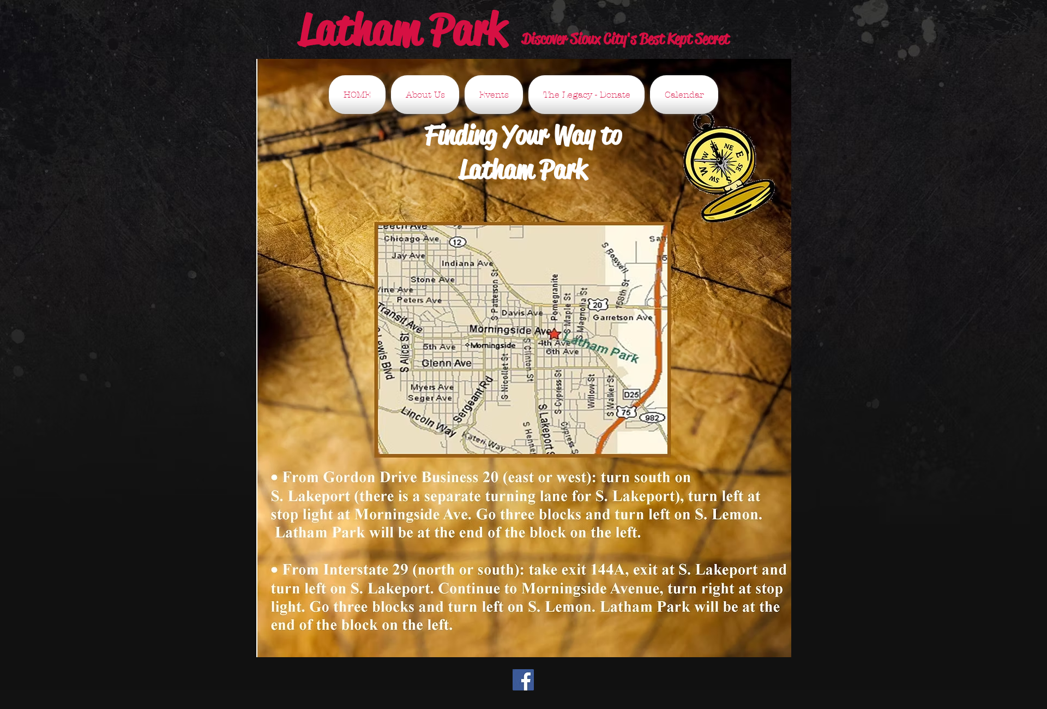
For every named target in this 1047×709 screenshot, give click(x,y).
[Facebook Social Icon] (523, 679)
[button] (425, 94)
